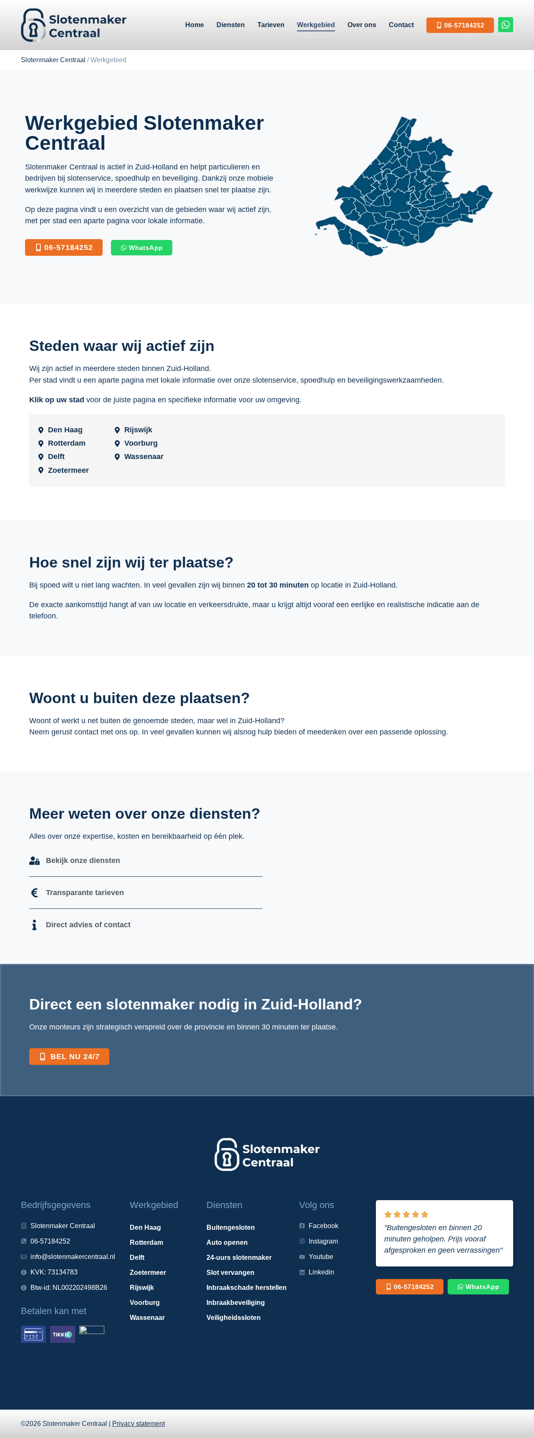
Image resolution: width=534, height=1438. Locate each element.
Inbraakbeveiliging (236, 1302)
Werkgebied (316, 24)
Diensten (231, 24)
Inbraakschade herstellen (247, 1287)
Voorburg (145, 1302)
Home (194, 24)
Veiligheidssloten (234, 1317)
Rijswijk (142, 1287)
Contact (401, 24)
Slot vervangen (230, 1272)
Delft (137, 1257)
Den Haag (145, 1227)
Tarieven (271, 24)
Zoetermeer (148, 1272)
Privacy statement (138, 1423)
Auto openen (227, 1242)
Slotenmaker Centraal (53, 59)
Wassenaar (147, 1317)
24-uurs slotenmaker (239, 1257)
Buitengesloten (231, 1227)
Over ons (362, 24)
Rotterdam (146, 1242)
